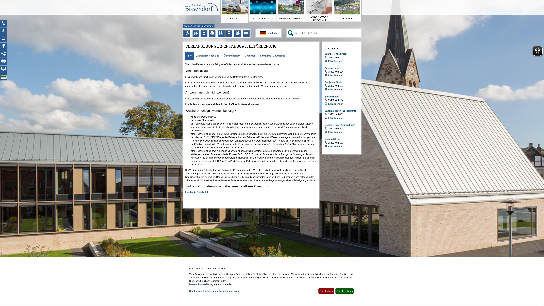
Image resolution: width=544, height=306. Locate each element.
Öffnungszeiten (232, 56)
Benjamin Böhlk (333, 82)
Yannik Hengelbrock (336, 54)
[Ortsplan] (3, 31)
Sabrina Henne (333, 68)
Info (190, 56)
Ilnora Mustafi (332, 96)
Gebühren (250, 56)
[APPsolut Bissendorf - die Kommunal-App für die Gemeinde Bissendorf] (3, 38)
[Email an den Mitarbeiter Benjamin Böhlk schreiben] (326, 90)
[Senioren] (221, 33)
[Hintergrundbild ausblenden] (3, 69)
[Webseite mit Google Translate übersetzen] (268, 33)
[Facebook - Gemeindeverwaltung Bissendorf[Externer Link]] (3, 46)
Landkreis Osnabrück (197, 192)
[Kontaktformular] (3, 23)
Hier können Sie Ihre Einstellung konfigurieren (214, 291)
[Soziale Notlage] (237, 33)
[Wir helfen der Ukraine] (3, 76)
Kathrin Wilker (332, 139)
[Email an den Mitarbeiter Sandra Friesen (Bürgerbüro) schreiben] (326, 118)
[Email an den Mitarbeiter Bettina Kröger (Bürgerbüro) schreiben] (326, 132)
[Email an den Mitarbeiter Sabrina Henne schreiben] (326, 75)
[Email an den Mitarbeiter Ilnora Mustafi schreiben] (326, 104)
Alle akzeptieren (344, 291)
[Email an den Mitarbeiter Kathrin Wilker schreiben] (326, 146)
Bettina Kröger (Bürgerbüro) (340, 125)
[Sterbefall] (204, 33)
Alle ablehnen (326, 291)
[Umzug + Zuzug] (246, 33)
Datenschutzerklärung (201, 284)
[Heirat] (196, 33)
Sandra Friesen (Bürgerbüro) (340, 111)
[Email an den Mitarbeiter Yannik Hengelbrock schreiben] (326, 61)
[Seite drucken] (3, 61)
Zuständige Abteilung (207, 56)
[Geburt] (187, 33)
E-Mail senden (335, 61)
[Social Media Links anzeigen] (3, 54)
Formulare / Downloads (272, 56)
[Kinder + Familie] (212, 33)
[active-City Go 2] (201, 7)
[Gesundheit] (229, 33)
